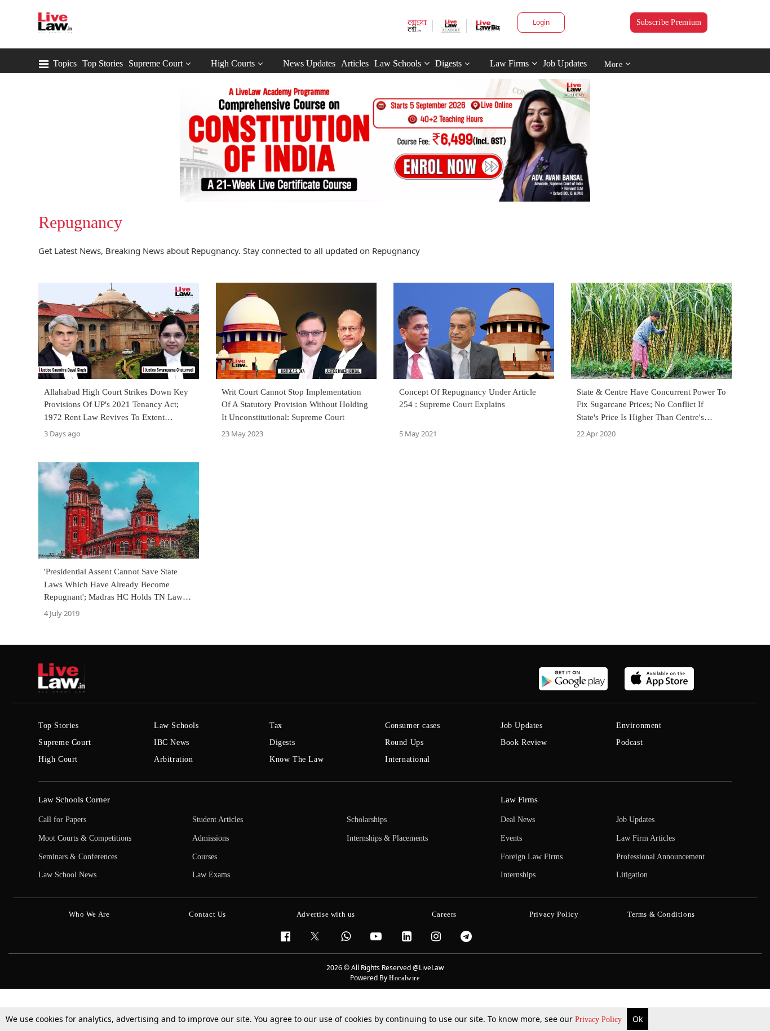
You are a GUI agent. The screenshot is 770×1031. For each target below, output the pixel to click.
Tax (275, 725)
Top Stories (102, 63)
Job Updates (565, 63)
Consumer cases (412, 725)
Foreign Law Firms (532, 857)
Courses (204, 857)
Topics (65, 63)
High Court (58, 759)
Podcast (629, 742)
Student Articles (217, 819)
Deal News (518, 819)
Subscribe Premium (669, 22)
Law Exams (211, 875)
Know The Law (296, 759)
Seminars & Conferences (77, 857)
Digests (448, 63)
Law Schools (397, 63)
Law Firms (509, 63)
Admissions (210, 838)
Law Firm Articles (645, 838)
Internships (518, 875)
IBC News (171, 742)
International (407, 759)
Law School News (67, 875)
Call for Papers (62, 819)
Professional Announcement (660, 857)
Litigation (632, 875)
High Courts (233, 63)
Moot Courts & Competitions (84, 838)
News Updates (309, 63)
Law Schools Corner (74, 799)
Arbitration (173, 759)
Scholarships (367, 819)
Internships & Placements (387, 838)
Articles (355, 63)
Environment (639, 725)
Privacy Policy (599, 1019)
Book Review (524, 742)
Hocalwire (404, 978)
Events (511, 838)
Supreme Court (156, 63)
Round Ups (404, 742)
